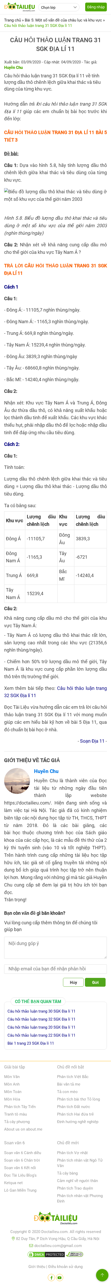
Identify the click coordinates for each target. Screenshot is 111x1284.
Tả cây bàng (67, 1173)
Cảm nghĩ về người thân (77, 1180)
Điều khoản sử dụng (65, 1266)
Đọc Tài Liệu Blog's (20, 1175)
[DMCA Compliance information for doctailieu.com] (74, 1255)
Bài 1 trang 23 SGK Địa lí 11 (30, 1043)
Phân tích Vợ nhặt (72, 1152)
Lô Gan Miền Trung (20, 1190)
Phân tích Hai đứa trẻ (75, 1114)
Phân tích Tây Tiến (20, 1106)
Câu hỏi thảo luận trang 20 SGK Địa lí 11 (41, 1027)
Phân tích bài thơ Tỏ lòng (78, 1099)
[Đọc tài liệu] (51, 1277)
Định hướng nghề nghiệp (77, 1121)
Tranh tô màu (15, 1114)
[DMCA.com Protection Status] (46, 1255)
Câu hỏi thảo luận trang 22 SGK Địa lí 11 (41, 1035)
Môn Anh (12, 1084)
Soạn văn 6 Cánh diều (22, 1152)
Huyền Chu (46, 771)
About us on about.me (23, 1129)
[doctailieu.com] (55, 1219)
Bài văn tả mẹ (68, 1084)
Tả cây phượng (17, 1121)
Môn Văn (12, 1076)
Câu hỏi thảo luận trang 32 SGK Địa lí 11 (41, 1019)
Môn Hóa (12, 1099)
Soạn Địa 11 (92, 741)
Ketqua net (13, 1182)
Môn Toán (12, 1091)
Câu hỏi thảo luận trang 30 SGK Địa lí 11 (41, 1011)
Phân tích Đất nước (73, 1106)
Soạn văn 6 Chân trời (22, 1160)
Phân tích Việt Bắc (73, 1076)
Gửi (95, 982)
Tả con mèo (67, 1091)
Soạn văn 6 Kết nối (20, 1167)
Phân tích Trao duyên (75, 1188)
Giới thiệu (36, 1266)
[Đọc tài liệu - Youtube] (59, 1277)
